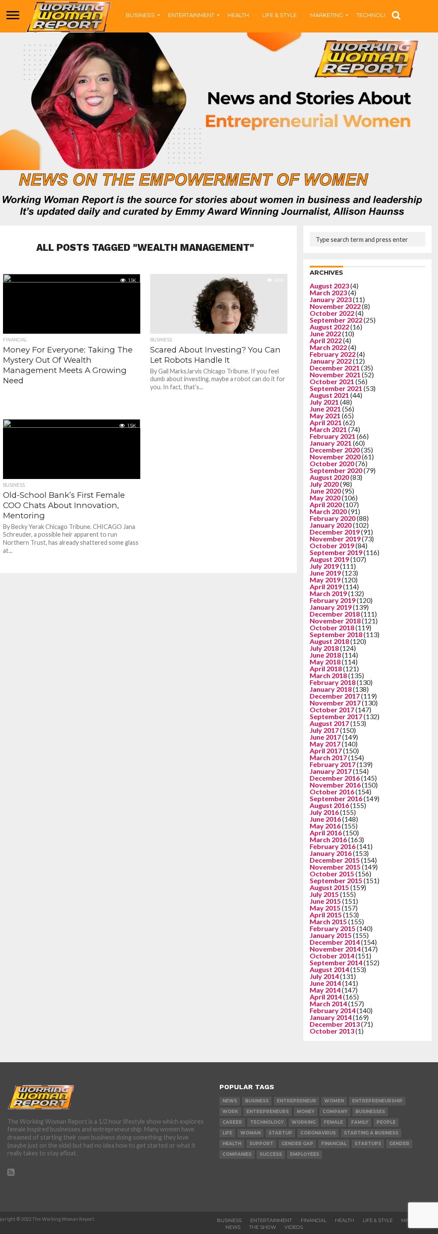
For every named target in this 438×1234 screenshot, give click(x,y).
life (227, 1133)
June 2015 (325, 901)
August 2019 (329, 559)
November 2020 (335, 456)
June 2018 (325, 655)
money (305, 1111)
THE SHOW (262, 1227)
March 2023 (328, 292)
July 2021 (324, 402)
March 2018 (328, 675)
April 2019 (326, 586)
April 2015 (326, 915)
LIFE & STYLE (279, 15)
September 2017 (336, 716)
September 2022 (336, 320)
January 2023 (331, 299)
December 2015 (335, 860)
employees (304, 1154)
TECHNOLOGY (376, 15)
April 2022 (326, 340)
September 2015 (336, 880)
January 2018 (331, 689)
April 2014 (326, 997)
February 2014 (332, 1010)
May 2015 (325, 908)
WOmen (334, 1101)
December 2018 (335, 614)
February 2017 (332, 764)
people (386, 1122)
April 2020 (326, 504)
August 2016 (329, 805)
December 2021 (335, 368)
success (271, 1154)
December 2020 (335, 450)
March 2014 (328, 1003)
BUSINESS (140, 15)
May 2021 (325, 415)
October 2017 (332, 709)
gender (399, 1143)
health (231, 1143)
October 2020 (332, 463)
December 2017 (335, 696)
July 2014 (324, 976)
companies (237, 1154)
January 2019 (331, 607)
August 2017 (329, 723)
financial (333, 1143)
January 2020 (331, 525)
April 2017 (326, 750)
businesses (370, 1111)
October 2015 (332, 874)
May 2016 (325, 826)
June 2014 (325, 983)
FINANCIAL (313, 1220)
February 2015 (332, 928)
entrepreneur (296, 1101)
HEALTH (238, 15)
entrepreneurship (377, 1101)
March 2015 (328, 921)
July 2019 (324, 566)
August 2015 (329, 887)
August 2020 (329, 477)
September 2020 (336, 470)
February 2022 (332, 354)
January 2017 (331, 771)
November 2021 (335, 374)
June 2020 (325, 491)
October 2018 (332, 627)
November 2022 (335, 306)
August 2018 (329, 641)
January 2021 (331, 443)
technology (267, 1122)
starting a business (371, 1133)
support (261, 1143)
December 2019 (335, 532)
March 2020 (328, 511)
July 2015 (324, 894)
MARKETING (326, 15)
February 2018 (332, 682)
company (335, 1111)
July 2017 (324, 730)
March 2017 (328, 757)
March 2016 (328, 839)
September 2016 (336, 798)
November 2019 (335, 539)
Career (232, 1122)
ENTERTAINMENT (191, 15)
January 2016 (331, 853)
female (333, 1122)
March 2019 (328, 593)
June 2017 (325, 737)
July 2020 (324, 484)
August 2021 (329, 395)
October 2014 (332, 956)
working (304, 1122)
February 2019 (332, 600)
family (359, 1122)
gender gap (297, 1143)
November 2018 (335, 621)
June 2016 (325, 819)
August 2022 (329, 327)
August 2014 (329, 969)
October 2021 (332, 381)
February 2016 (332, 846)
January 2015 (331, 935)
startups (368, 1143)
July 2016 (324, 812)
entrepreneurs (267, 1111)
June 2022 (325, 333)
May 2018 (325, 662)
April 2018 (326, 668)
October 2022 (332, 313)
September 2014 (336, 962)
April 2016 (326, 833)
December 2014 (335, 942)
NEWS (232, 1227)
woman (250, 1133)
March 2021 (328, 429)
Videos (293, 1227)
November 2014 (335, 949)
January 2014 (331, 1017)
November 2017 (335, 703)
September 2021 (336, 388)
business (257, 1101)
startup (280, 1133)
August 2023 (329, 286)
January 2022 (331, 361)
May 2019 (325, 580)
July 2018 (324, 648)
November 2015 (335, 867)
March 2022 (328, 347)
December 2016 (335, 778)
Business (229, 1220)
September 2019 (336, 552)
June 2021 (325, 409)
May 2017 (325, 744)
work (230, 1111)
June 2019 (325, 573)
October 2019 (332, 545)
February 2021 (332, 436)
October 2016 (332, 791)
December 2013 (335, 1024)
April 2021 (326, 422)
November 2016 (335, 785)
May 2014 (325, 990)
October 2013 (332, 1031)
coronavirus (318, 1133)
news (229, 1101)
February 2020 (332, 518)
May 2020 (325, 498)
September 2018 (336, 634)
